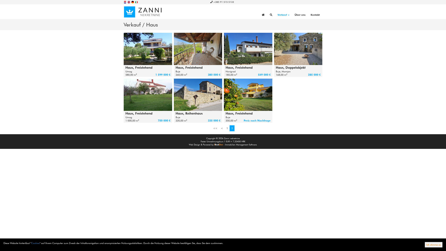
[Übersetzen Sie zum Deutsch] (132, 2)
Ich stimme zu (433, 244)
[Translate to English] (129, 2)
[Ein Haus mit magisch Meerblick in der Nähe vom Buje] (198, 95)
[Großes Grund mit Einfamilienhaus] (148, 95)
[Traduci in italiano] (136, 2)
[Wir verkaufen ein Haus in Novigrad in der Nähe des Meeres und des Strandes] (248, 49)
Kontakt (315, 14)
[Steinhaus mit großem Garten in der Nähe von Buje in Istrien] (198, 49)
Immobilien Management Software (241, 144)
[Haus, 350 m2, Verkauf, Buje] (248, 95)
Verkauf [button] (283, 14)
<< (215, 128)
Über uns (300, 14)
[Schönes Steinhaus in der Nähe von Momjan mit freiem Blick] (298, 49)
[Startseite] (263, 14)
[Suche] (271, 14)
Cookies (35, 243)
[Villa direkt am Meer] (148, 49)
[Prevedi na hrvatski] (125, 2)
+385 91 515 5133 (223, 2)
